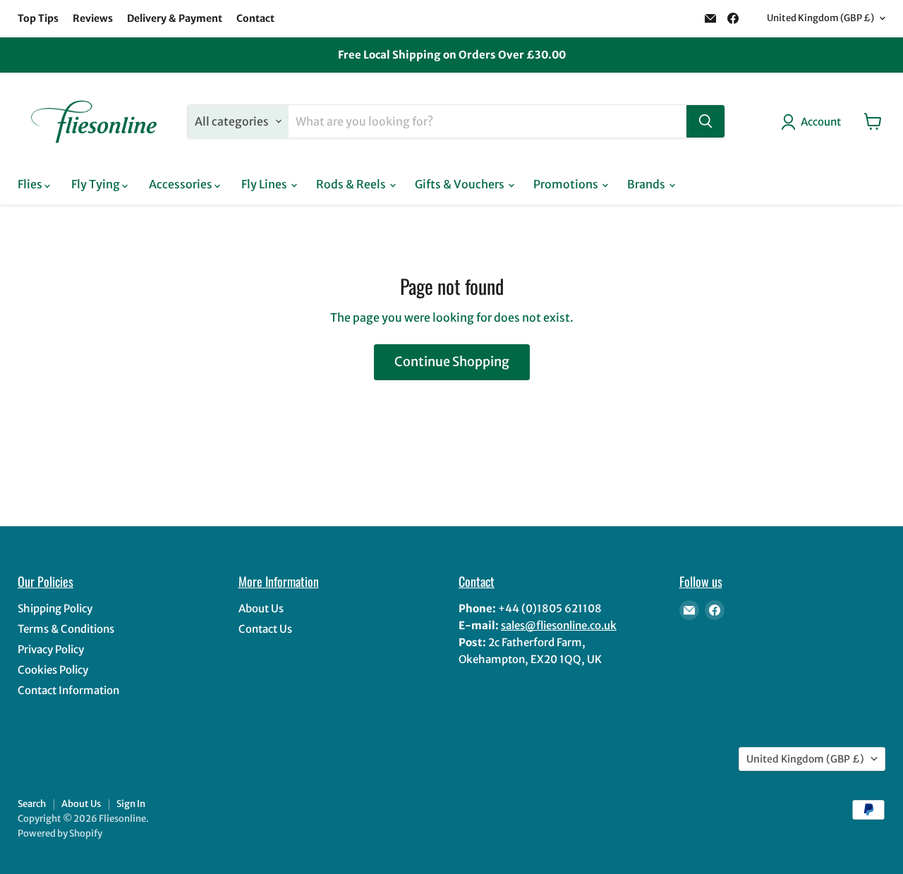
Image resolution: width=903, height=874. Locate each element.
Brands (647, 184)
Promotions (566, 184)
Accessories (181, 184)
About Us (261, 608)
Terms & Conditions (66, 629)
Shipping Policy (55, 608)
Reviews (93, 18)
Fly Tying (96, 184)
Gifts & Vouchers (461, 184)
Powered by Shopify (60, 833)
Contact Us (265, 629)
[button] (814, 122)
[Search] (705, 121)
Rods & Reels (352, 184)
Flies (31, 184)
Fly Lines (265, 184)
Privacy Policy (51, 649)
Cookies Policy (53, 669)
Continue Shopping (451, 361)
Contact (255, 18)
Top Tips (38, 18)
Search (32, 804)
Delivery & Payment (174, 18)
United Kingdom (820, 18)
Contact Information (68, 690)
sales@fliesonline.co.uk (559, 625)
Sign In (130, 804)
